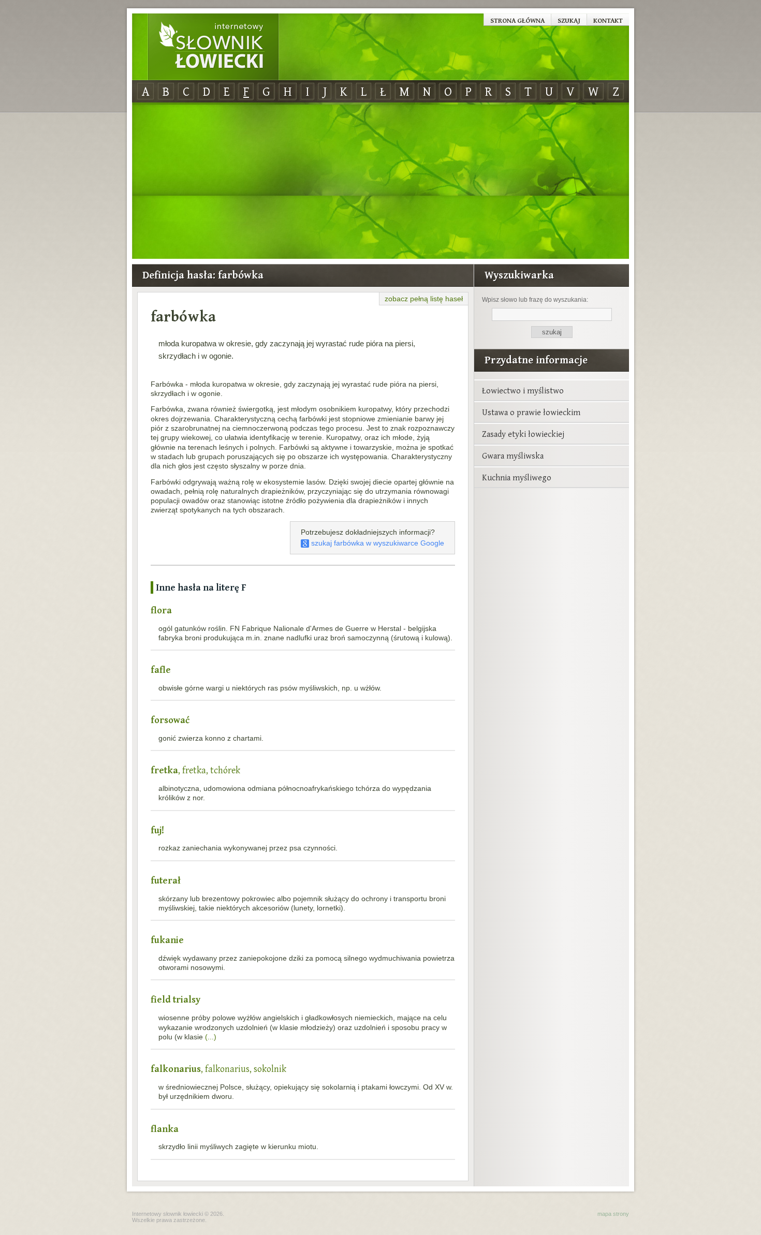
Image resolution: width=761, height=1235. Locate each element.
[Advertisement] (380, 181)
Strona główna (517, 20)
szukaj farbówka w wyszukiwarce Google (376, 543)
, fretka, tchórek (195, 770)
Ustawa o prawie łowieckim (531, 412)
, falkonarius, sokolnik (218, 1069)
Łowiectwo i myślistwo (523, 390)
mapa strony (613, 1214)
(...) (210, 1037)
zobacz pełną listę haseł (424, 299)
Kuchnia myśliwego (516, 477)
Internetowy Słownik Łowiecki (213, 47)
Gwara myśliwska (513, 455)
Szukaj (569, 20)
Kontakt (608, 20)
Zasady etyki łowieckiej (523, 434)
